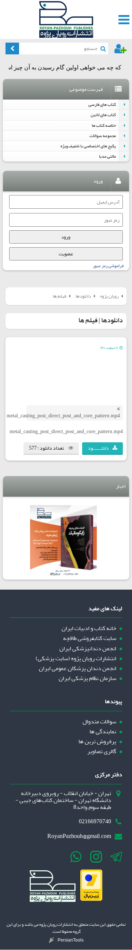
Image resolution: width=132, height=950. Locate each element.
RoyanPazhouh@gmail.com (79, 836)
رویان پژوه (109, 296)
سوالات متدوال (99, 722)
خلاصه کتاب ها (104, 125)
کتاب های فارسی (102, 104)
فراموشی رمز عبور (108, 265)
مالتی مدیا (107, 156)
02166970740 (95, 821)
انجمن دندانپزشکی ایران (87, 649)
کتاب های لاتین (103, 114)
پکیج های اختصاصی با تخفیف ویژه (88, 146)
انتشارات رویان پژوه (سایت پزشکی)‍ (76, 658)
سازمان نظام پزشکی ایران (87, 678)
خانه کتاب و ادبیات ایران (89, 628)
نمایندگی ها (102, 732)
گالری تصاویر (101, 751)
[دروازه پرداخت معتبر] (91, 898)
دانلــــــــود (98, 448)
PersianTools (71, 940)
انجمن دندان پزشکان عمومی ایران (77, 668)
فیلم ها (59, 296)
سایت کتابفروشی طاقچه (89, 638)
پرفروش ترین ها (97, 741)
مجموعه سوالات (102, 135)
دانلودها (83, 296)
